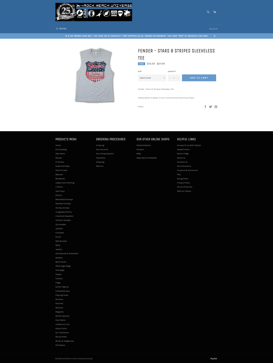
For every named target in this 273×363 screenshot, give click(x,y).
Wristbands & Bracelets (66, 253)
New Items (60, 153)
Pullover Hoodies (63, 220)
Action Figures (62, 287)
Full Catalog (61, 149)
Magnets (59, 312)
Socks (58, 237)
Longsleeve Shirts (63, 212)
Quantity (172, 71)
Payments (101, 158)
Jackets (59, 228)
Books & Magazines (64, 341)
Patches (59, 303)
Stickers (59, 299)
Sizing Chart (182, 178)
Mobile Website (143, 145)
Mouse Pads (61, 337)
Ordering (100, 145)
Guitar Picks (61, 328)
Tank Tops (60, 191)
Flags (58, 282)
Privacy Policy (183, 183)
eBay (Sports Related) (146, 158)
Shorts (58, 195)
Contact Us (182, 162)
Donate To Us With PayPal (189, 145)
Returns (100, 166)
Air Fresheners (62, 332)
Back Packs (60, 262)
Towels (58, 274)
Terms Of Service (184, 187)
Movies (58, 158)
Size (140, 71)
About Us (181, 158)
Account (213, 28)
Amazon (140, 149)
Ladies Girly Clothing (64, 183)
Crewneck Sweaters (64, 216)
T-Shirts (59, 187)
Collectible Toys (62, 291)
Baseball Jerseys (63, 203)
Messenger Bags (63, 266)
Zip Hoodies (60, 224)
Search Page (183, 153)
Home (58, 145)
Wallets (59, 258)
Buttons (59, 308)
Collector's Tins (62, 324)
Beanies (59, 174)
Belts (57, 245)
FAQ (179, 174)
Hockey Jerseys (62, 208)
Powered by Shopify (85, 359)
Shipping (100, 162)
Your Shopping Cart (105, 153)
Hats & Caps (61, 170)
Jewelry (58, 249)
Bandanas (60, 178)
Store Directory (184, 166)
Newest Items (183, 149)
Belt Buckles (61, 241)
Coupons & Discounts (187, 170)
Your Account (102, 149)
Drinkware (60, 345)
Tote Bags (59, 270)
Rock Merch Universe (69, 359)
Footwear (59, 233)
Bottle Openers (62, 316)
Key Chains (60, 320)
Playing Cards (61, 295)
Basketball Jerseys (64, 199)
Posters (59, 278)
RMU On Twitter (184, 191)
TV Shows (59, 162)
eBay (138, 153)
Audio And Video (62, 166)
